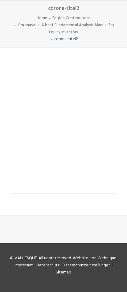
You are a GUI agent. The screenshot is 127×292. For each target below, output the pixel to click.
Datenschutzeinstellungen (87, 265)
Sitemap (63, 272)
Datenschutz (48, 265)
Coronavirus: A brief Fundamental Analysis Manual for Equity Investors (66, 28)
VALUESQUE (25, 258)
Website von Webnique (95, 258)
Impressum (24, 265)
